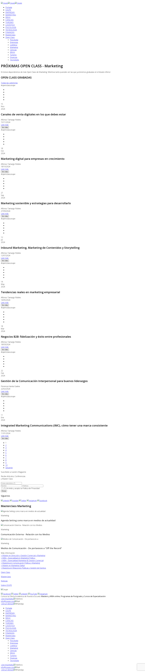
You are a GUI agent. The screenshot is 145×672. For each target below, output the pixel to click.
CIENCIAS (9, 20)
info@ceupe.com (7, 601)
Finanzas (13, 57)
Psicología (14, 40)
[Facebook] (42, 500)
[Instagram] (32, 500)
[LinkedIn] (5, 500)
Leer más (4, 124)
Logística (13, 45)
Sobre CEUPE (6, 585)
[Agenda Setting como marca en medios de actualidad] (23, 511)
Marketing (14, 47)
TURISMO (9, 22)
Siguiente (9, 467)
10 (6, 465)
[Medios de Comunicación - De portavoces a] (19, 539)
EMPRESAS (10, 12)
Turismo (13, 55)
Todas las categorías (9, 83)
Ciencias (13, 50)
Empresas (14, 42)
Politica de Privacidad (31, 488)
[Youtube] (14, 500)
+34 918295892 (7, 599)
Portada (8, 7)
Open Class (10, 37)
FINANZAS (9, 32)
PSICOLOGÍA (10, 27)
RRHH (7, 17)
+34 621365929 (7, 604)
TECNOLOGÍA (11, 30)
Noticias (4, 581)
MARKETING (10, 15)
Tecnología (14, 60)
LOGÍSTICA (10, 25)
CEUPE (8, 10)
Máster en (23, 555)
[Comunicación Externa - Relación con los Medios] (21, 525)
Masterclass (10, 35)
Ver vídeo (5, 127)
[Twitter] (22, 500)
